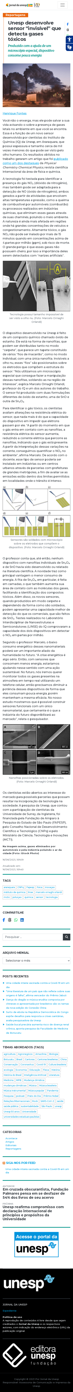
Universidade (29, 1111)
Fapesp (30, 887)
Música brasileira (48, 1085)
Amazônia (40, 1054)
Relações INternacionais (17, 1101)
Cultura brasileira (57, 1064)
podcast (20, 1096)
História (56, 1070)
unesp (58, 1106)
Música (32, 1085)
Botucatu (9, 1059)
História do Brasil (12, 1075)
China (63, 1059)
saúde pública (11, 1106)
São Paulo (46, 1106)
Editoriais (10, 1145)
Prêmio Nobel (51, 1096)
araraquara (9, 887)
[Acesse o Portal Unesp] (36, 1244)
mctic (7, 897)
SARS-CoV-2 (47, 1101)
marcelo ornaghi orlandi (49, 892)
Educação (35, 1070)
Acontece (11, 1138)
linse (30, 892)
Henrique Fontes (15, 113)
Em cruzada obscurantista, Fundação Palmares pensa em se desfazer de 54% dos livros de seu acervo (35, 1193)
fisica (39, 887)
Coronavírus (27, 1064)
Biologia (53, 1054)
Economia (21, 1070)
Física (46, 1070)
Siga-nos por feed (21, 1163)
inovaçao (50, 887)
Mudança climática (34, 1080)
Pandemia (52, 1090)
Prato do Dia (34, 1096)
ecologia (8, 1070)
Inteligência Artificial (35, 1075)
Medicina (8, 1080)
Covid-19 (41, 1064)
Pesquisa (8, 1096)
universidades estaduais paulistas (21, 1116)
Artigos (9, 1141)
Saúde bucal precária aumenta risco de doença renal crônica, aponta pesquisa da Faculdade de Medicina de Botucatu (37, 1028)
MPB (18, 1080)
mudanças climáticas (15, 1085)
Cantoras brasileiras (47, 1059)
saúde (60, 1101)
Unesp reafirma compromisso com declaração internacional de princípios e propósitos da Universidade (33, 1213)
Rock (35, 1101)
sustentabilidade (30, 1106)
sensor (39, 897)
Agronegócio (25, 1054)
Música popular (36, 1090)
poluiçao (17, 897)
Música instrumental (15, 1090)
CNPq (21, 887)
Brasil (19, 1059)
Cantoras (30, 1059)
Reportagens (15, 15)
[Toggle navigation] (63, 5)
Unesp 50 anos (11, 1111)
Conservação (11, 1064)
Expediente (9, 1310)
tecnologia (52, 897)
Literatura (54, 1075)
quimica (28, 897)
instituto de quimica (14, 892)
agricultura (9, 1054)
